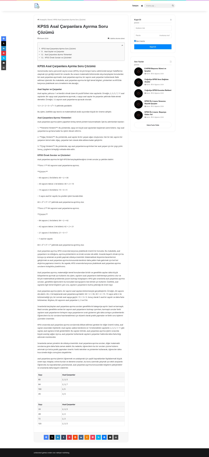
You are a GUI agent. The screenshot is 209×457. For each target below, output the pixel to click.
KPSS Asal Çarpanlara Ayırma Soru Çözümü (58, 49)
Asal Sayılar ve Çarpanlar (54, 51)
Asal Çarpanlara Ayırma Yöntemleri (58, 54)
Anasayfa (42, 20)
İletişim (135, 6)
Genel (50, 20)
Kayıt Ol (153, 47)
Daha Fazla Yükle (153, 125)
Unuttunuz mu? (164, 35)
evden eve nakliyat (55, 453)
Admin (148, 74)
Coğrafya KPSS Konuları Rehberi (158, 90)
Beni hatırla (140, 41)
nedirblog (65, 453)
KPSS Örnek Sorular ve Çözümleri (58, 57)
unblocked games (40, 453)
